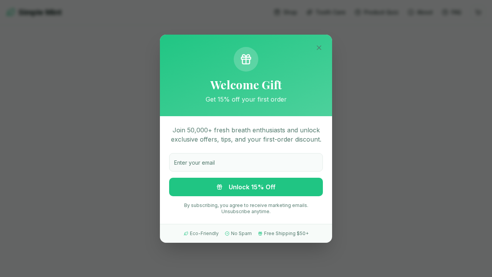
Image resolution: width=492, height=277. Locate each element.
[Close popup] (319, 48)
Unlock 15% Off (252, 187)
